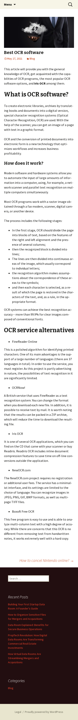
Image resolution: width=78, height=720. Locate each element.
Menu (8, 4)
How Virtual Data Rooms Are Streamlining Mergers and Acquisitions (24, 658)
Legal (18, 712)
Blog (32, 58)
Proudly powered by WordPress (44, 712)
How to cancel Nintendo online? (46, 560)
